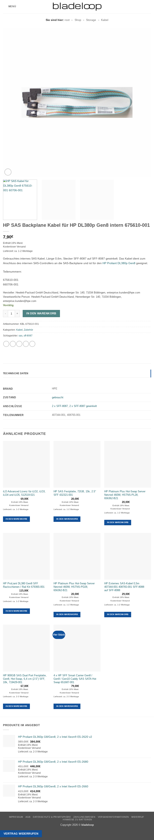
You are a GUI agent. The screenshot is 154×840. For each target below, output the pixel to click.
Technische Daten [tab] (15, 373)
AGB (27, 817)
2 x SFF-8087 (60, 406)
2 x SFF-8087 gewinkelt (83, 406)
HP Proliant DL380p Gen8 (118, 263)
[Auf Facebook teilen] (13, 344)
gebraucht (57, 397)
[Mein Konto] (142, 6)
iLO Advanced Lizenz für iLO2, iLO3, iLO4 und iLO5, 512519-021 (24, 493)
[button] (9, 6)
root (67, 19)
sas (20, 335)
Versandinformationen (113, 817)
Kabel (104, 19)
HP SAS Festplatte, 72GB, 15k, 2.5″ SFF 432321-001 (75, 493)
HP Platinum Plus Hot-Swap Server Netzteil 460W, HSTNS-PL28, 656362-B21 (124, 495)
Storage (91, 19)
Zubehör (28, 330)
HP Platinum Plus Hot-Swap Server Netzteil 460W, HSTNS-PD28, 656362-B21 (74, 587)
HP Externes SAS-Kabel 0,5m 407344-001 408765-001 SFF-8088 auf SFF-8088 (124, 587)
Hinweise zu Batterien (77, 819)
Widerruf (137, 817)
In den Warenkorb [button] (16, 519)
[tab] (77, 380)
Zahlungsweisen (84, 817)
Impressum (16, 817)
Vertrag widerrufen (21, 833)
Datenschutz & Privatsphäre (52, 817)
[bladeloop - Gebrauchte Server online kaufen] (77, 6)
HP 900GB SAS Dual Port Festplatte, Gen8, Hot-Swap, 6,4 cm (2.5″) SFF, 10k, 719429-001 (25, 679)
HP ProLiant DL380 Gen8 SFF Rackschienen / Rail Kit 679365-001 (24, 585)
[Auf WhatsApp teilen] (6, 344)
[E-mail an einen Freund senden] (26, 344)
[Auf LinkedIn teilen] (32, 344)
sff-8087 (28, 335)
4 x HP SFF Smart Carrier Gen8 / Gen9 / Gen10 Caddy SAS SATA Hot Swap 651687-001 (75, 679)
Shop (78, 19)
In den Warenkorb (41, 313)
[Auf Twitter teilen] (19, 344)
